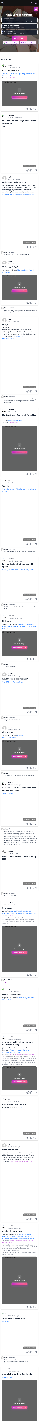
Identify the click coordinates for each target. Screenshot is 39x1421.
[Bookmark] (31, 109)
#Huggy (15, 194)
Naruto (12, 1161)
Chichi (11, 1054)
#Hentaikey (19, 626)
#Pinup (19, 421)
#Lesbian (31, 1239)
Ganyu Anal (7, 908)
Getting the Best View (12, 1231)
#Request (19, 1050)
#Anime (33, 626)
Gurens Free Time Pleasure (14, 1104)
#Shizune (32, 489)
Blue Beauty (7, 732)
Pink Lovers (7, 621)
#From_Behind (7, 194)
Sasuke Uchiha (27, 1161)
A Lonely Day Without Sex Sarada (17, 1374)
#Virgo (20, 624)
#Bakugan (18, 74)
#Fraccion (32, 270)
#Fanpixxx (5, 76)
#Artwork (32, 998)
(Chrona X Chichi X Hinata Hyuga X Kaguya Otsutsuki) (17, 1043)
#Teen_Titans (28, 570)
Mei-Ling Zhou (14, 422)
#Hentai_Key (6, 1052)
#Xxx (17, 489)
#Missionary (32, 74)
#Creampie (13, 76)
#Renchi (12, 1050)
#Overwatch (12, 421)
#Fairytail (26, 998)
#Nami (4, 682)
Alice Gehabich (14, 78)
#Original (5, 1000)
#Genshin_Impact (17, 913)
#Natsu (31, 624)
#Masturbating (25, 911)
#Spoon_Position (13, 682)
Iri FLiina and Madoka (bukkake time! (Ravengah (19, 121)
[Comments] (28, 109)
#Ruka (9, 1322)
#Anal (18, 911)
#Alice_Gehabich (8, 74)
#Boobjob (5, 491)
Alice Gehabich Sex (10, 70)
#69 (22, 735)
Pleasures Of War (10, 1149)
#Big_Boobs (6, 913)
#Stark (19, 270)
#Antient (33, 913)
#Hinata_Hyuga (8, 793)
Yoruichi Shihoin (7, 1242)
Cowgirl (5, 324)
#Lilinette (25, 270)
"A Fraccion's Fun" (10, 267)
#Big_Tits (25, 74)
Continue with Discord (29, 43)
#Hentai (5, 489)
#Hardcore (11, 489)
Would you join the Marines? (15, 679)
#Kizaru (21, 682)
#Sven (17, 1000)
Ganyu (11, 915)
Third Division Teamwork (13, 1319)
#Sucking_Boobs (22, 1239)
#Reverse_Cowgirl (8, 338)
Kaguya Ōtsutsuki (28, 1054)
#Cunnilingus (6, 272)
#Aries (24, 336)
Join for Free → (19, 38)
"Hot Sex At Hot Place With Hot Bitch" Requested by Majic (19, 789)
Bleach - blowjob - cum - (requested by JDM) (19, 857)
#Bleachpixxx (6, 1236)
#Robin (21, 570)
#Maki (4, 1322)
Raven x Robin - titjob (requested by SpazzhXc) (18, 565)
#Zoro (19, 735)
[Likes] (36, 109)
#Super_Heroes (7, 570)
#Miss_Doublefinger (9, 737)
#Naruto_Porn (24, 489)
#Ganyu (13, 911)
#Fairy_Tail (5, 629)
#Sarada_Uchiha (7, 1377)
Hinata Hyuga (18, 1054)
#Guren (22, 1107)
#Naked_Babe (15, 1052)
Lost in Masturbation (11, 994)
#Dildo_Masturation (9, 1239)
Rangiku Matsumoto (16, 1240)
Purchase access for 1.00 (19, 97)
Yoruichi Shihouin (27, 1240)
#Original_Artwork (8, 626)
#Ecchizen (26, 626)
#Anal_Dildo (29, 1236)
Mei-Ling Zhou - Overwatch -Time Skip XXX (19, 416)
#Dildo (22, 1236)
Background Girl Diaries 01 (14, 182)
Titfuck (5, 486)
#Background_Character (26, 194)
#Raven (15, 570)
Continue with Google (12, 43)
